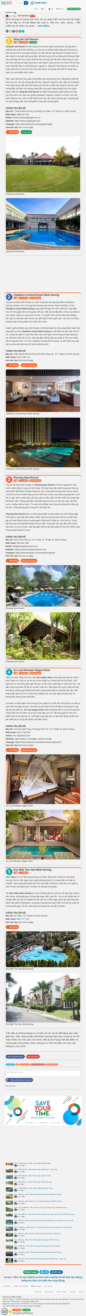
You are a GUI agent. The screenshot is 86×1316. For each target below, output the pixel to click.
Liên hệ (81, 1292)
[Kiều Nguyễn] (7, 16)
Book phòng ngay (35, 298)
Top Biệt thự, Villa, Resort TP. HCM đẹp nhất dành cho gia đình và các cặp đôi (43, 1227)
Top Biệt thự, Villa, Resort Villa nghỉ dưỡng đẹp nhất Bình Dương (37, 1194)
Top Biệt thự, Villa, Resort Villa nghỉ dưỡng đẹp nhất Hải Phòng (37, 1252)
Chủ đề (72, 1292)
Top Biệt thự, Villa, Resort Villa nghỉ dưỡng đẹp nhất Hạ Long (36, 1240)
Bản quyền (48, 1286)
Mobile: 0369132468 (20, 1286)
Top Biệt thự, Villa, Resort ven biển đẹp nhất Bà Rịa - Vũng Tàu (37, 1233)
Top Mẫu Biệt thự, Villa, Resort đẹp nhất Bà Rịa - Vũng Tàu (35, 1169)
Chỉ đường (24, 42)
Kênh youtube (62, 1292)
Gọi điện (34, 42)
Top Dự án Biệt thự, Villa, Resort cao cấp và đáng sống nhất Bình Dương (40, 1207)
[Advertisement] (43, 273)
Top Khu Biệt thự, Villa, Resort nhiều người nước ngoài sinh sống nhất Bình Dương (44, 1214)
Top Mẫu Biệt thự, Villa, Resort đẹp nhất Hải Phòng (33, 1182)
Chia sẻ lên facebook (15, 1057)
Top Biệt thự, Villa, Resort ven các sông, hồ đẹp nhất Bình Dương (38, 1201)
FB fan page (49, 1292)
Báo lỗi (32, 16)
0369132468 (15, 1301)
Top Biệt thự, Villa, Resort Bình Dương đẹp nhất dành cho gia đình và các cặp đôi (43, 1220)
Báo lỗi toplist (33, 1057)
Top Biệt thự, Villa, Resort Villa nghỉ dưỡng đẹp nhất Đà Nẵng (37, 1246)
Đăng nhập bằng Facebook (21, 1080)
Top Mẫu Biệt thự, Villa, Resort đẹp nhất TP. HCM (32, 1176)
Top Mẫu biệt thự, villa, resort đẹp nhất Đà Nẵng (32, 1163)
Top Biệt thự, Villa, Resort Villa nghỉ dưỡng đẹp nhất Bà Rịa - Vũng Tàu (40, 1259)
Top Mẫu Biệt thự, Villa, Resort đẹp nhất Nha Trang (33, 1188)
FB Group (37, 1292)
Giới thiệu (6, 1286)
